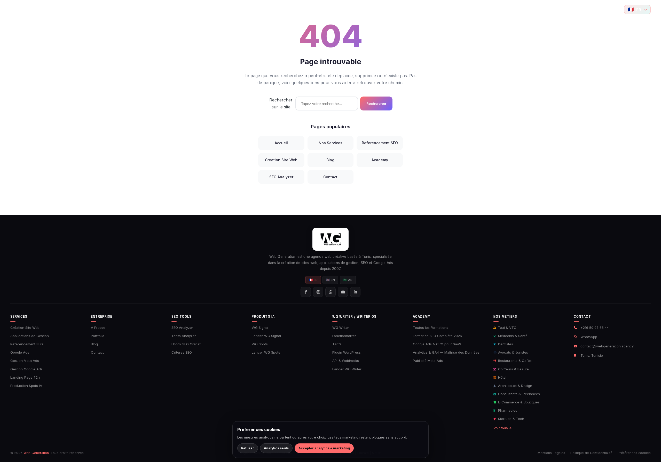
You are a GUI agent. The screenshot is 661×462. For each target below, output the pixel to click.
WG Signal (260, 327)
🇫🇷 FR (313, 280)
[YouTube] (615, 9)
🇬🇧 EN (330, 280)
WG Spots (260, 344)
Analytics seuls (276, 448)
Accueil (179, 9)
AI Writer (352, 9)
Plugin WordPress (346, 352)
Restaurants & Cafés (514, 361)
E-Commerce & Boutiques (518, 402)
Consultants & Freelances (518, 394)
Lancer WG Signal (266, 336)
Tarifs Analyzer (183, 336)
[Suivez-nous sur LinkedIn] (355, 292)
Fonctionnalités (344, 336)
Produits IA (321, 9)
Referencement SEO (380, 143)
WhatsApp (588, 337)
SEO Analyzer (281, 177)
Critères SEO (181, 352)
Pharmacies (507, 410)
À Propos (98, 327)
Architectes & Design (514, 386)
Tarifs (337, 344)
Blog (408, 9)
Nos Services (330, 143)
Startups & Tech (510, 419)
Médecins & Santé (512, 336)
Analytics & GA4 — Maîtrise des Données (446, 352)
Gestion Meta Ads (24, 361)
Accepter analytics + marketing (324, 448)
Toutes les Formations (430, 327)
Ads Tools (289, 9)
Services (202, 9)
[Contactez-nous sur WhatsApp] (605, 9)
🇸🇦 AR (347, 280)
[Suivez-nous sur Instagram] (594, 9)
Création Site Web (25, 327)
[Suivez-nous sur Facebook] (583, 9)
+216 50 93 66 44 (594, 327)
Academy (382, 9)
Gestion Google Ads (26, 369)
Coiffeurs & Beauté (513, 369)
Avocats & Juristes (512, 352)
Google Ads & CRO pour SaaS (437, 344)
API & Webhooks (345, 361)
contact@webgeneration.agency (607, 346)
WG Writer (340, 327)
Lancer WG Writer (346, 369)
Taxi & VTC (506, 327)
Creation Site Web (281, 160)
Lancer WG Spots (266, 352)
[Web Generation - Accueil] (18, 9)
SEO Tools (257, 9)
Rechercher (376, 103)
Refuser (247, 448)
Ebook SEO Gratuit (186, 344)
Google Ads (19, 352)
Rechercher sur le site (281, 103)
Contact (427, 9)
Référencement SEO (26, 344)
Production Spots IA (26, 386)
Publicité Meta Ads (428, 361)
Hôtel (501, 377)
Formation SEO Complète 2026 (437, 336)
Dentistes (505, 344)
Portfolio (232, 9)
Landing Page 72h (25, 377)
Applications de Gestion (29, 336)
